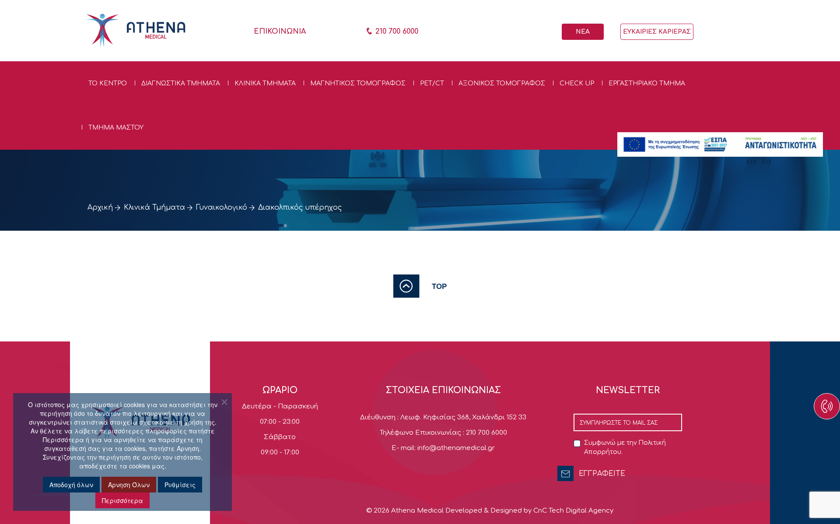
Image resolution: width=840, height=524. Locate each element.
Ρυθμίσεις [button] (180, 484)
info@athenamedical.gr (456, 448)
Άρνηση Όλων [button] (129, 484)
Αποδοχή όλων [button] (71, 484)
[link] (420, 286)
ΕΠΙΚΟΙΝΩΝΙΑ (280, 31)
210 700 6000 (395, 31)
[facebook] (805, 403)
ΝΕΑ (583, 31)
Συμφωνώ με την (625, 447)
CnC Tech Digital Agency (573, 510)
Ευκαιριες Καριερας (657, 31)
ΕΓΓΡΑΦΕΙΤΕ (602, 474)
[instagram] (805, 417)
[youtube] (805, 408)
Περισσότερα (122, 500)
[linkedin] (805, 412)
